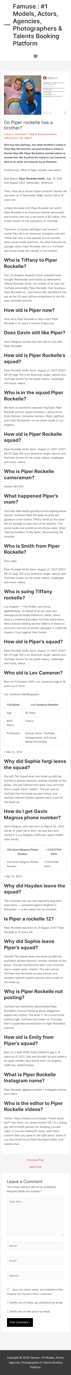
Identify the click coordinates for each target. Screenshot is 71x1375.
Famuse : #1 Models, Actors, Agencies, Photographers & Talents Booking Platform (37, 25)
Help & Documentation (42, 134)
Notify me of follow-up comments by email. (36, 1302)
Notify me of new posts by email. (30, 1311)
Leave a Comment (15, 134)
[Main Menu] (35, 56)
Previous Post (35, 1160)
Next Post (35, 1167)
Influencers (11, 137)
